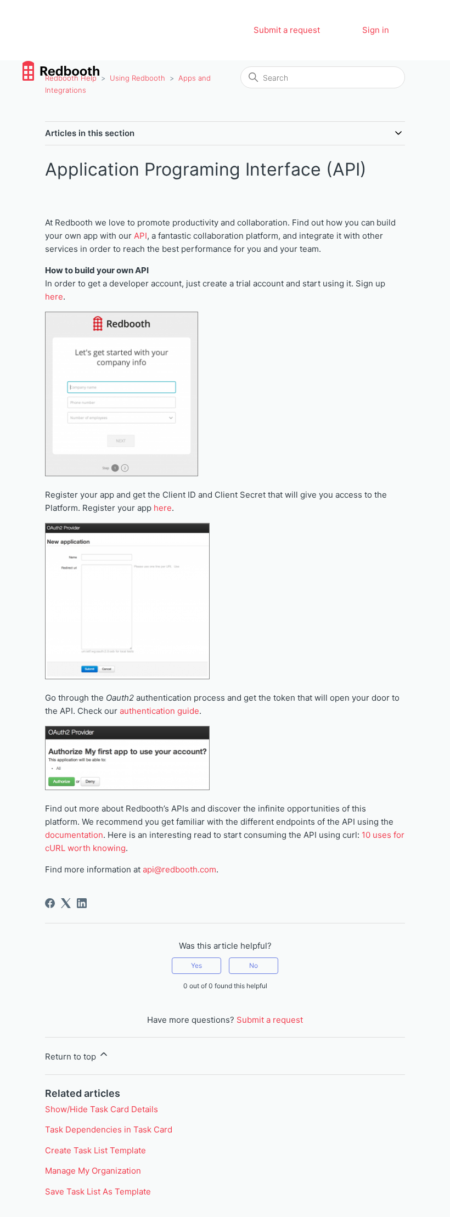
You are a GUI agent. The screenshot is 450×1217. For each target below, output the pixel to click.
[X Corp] (66, 903)
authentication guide (159, 711)
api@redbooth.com (179, 869)
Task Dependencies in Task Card (108, 1129)
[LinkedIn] (82, 903)
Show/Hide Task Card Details (101, 1109)
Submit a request (287, 30)
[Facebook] (50, 903)
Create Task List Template (95, 1150)
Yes (196, 965)
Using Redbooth (137, 78)
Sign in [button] (375, 30)
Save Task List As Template (98, 1191)
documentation (74, 835)
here (54, 296)
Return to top (71, 1056)
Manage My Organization (93, 1170)
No (253, 965)
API (140, 235)
